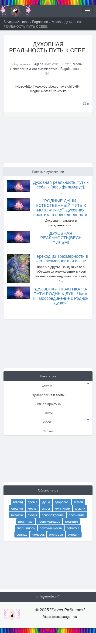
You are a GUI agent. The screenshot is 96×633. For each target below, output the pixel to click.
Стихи (48, 412)
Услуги (48, 431)
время (32, 501)
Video (47, 421)
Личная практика (48, 403)
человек (38, 534)
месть (32, 508)
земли (78, 501)
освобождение (53, 514)
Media (56, 21)
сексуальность (51, 527)
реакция (71, 521)
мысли (80, 508)
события (73, 527)
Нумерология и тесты (48, 394)
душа (46, 501)
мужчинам (62, 508)
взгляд (18, 501)
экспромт (56, 534)
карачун (17, 508)
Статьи (47, 385)
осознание (77, 514)
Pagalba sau (69, 68)
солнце (22, 534)
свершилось (26, 527)
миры (45, 508)
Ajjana (38, 64)
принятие (25, 521)
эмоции (73, 534)
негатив (17, 514)
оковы (32, 514)
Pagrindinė (40, 21)
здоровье (62, 501)
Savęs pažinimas (15, 21)
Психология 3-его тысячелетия (34, 68)
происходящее (49, 521)
